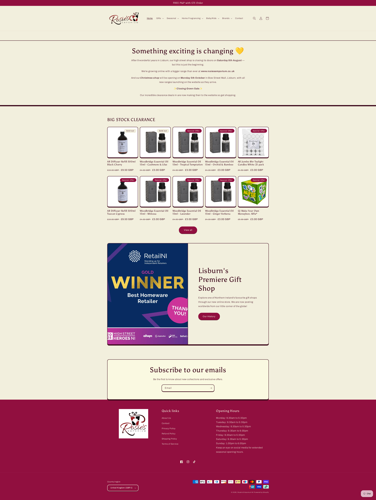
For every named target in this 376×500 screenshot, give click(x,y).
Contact (165, 423)
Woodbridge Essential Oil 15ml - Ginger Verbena (219, 212)
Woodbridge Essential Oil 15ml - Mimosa (154, 212)
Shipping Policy (169, 439)
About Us (166, 418)
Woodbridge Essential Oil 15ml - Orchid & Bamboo (219, 163)
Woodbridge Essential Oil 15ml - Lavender (187, 212)
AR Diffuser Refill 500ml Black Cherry (121, 163)
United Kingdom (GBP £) (121, 488)
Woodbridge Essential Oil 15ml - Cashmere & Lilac (154, 163)
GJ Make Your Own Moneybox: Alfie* (248, 212)
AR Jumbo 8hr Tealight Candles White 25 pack (251, 163)
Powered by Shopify (261, 492)
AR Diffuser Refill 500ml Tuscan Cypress (121, 212)
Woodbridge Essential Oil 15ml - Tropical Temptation (188, 163)
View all (188, 230)
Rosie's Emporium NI (245, 492)
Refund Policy (169, 434)
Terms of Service (170, 444)
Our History (209, 316)
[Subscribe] (211, 388)
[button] (160, 18)
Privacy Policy (169, 428)
